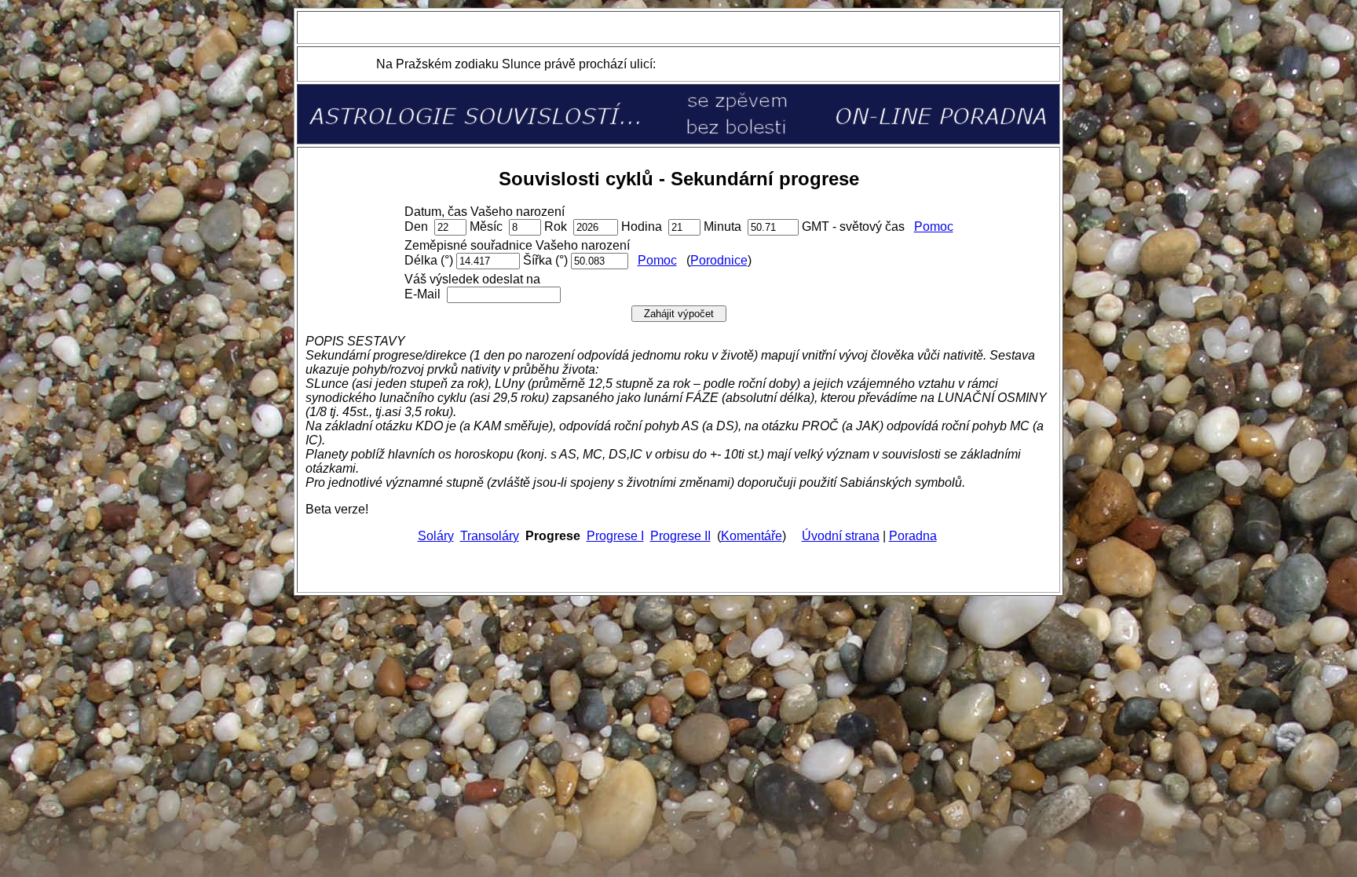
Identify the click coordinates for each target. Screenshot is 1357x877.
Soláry (436, 536)
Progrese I (615, 536)
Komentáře (751, 536)
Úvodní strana (841, 536)
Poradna (913, 536)
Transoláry (489, 536)
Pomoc (933, 226)
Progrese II (680, 536)
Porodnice (719, 260)
